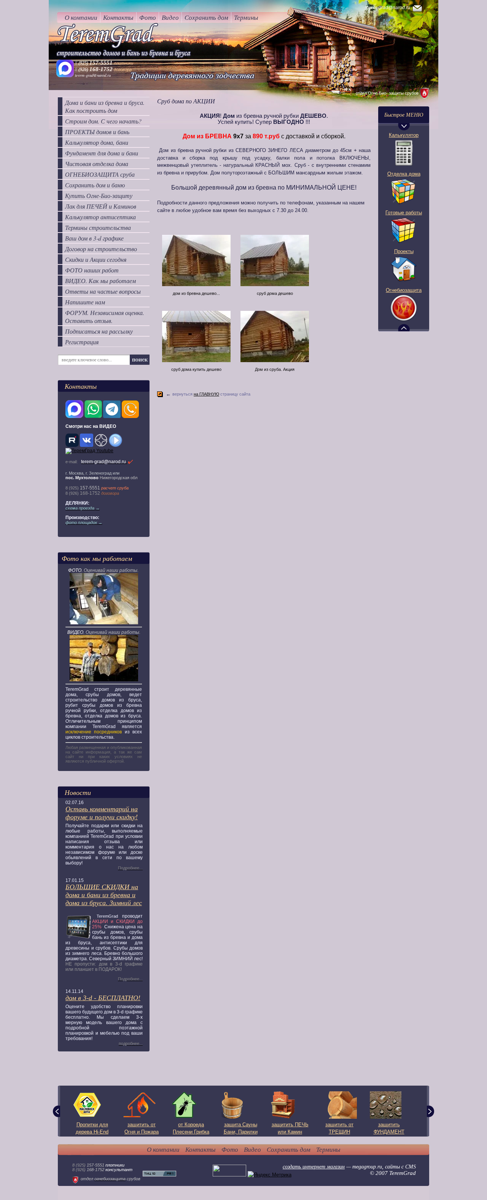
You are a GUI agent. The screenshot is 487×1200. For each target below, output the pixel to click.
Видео (170, 17)
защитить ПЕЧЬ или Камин (290, 1128)
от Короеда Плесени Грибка (191, 1128)
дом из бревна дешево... (196, 293)
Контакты (118, 17)
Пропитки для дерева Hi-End (92, 1128)
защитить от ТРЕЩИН (339, 1128)
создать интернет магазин (314, 1167)
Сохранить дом (206, 17)
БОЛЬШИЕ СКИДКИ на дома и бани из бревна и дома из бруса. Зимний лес (103, 895)
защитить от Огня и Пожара (141, 1128)
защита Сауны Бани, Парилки (241, 1128)
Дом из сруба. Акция (274, 369)
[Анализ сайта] (159, 1175)
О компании (81, 17)
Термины (246, 17)
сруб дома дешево (275, 293)
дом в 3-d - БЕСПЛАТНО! (102, 998)
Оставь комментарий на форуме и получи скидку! (101, 813)
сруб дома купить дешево (196, 369)
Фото (147, 17)
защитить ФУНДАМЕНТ (389, 1128)
